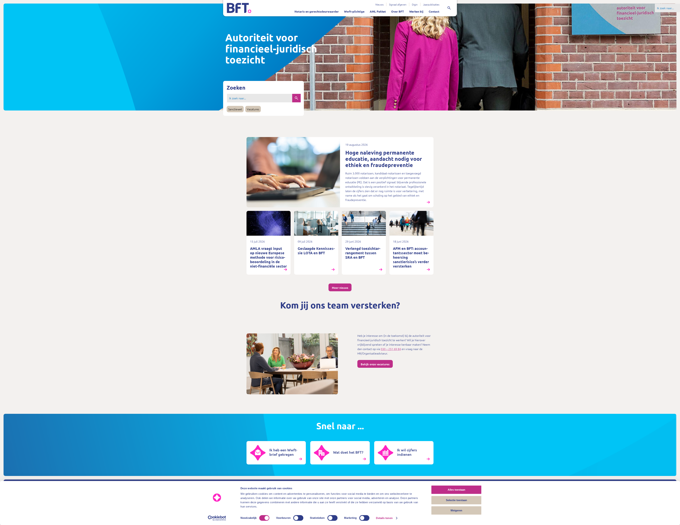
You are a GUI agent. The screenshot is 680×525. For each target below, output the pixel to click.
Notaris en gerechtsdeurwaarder (316, 11)
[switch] (298, 518)
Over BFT (397, 11)
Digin (415, 4)
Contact (434, 11)
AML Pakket (378, 11)
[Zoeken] (449, 8)
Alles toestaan (456, 489)
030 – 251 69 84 (391, 349)
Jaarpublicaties (431, 4)
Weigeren (456, 510)
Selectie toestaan (456, 500)
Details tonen (384, 518)
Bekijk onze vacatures (375, 364)
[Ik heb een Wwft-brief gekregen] (276, 452)
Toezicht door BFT (293, 3)
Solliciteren (354, 3)
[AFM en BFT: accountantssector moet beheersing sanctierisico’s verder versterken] (411, 243)
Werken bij (416, 11)
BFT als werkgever (330, 3)
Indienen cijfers (319, 3)
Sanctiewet (360, 3)
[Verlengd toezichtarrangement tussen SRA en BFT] (364, 243)
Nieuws (379, 4)
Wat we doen (299, 3)
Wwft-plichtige (354, 11)
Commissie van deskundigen (352, 3)
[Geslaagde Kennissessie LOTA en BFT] (316, 243)
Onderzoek (341, 3)
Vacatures (253, 109)
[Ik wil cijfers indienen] (403, 452)
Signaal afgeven (397, 4)
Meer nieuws (340, 288)
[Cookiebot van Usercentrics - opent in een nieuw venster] (217, 518)
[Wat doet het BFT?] (339, 452)
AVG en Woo (320, 3)
